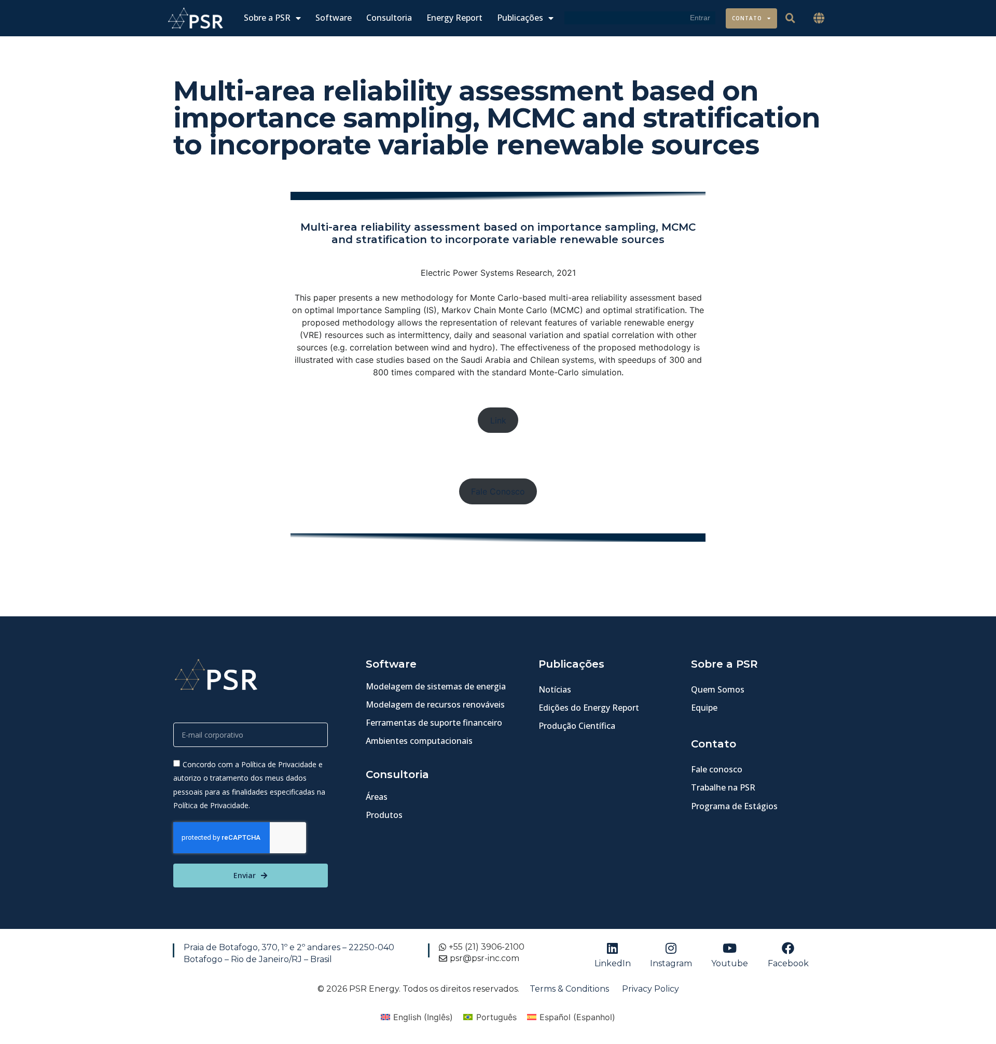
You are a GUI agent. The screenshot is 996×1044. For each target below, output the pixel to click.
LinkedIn (612, 963)
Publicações (520, 17)
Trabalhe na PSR (723, 787)
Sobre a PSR (267, 17)
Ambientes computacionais (419, 740)
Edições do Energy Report (588, 707)
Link (498, 420)
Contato (747, 18)
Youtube (729, 963)
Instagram (671, 963)
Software (333, 18)
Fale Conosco (498, 491)
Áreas (377, 796)
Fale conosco (716, 769)
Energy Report (454, 18)
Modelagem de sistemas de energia (436, 686)
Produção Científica (576, 725)
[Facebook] (788, 948)
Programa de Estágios (734, 806)
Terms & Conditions (569, 989)
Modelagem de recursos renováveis (435, 704)
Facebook (788, 963)
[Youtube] (730, 948)
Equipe (704, 707)
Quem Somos (717, 689)
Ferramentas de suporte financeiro (434, 722)
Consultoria (389, 18)
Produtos (384, 815)
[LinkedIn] (612, 948)
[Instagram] (671, 948)
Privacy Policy (650, 989)
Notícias (554, 689)
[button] (819, 18)
